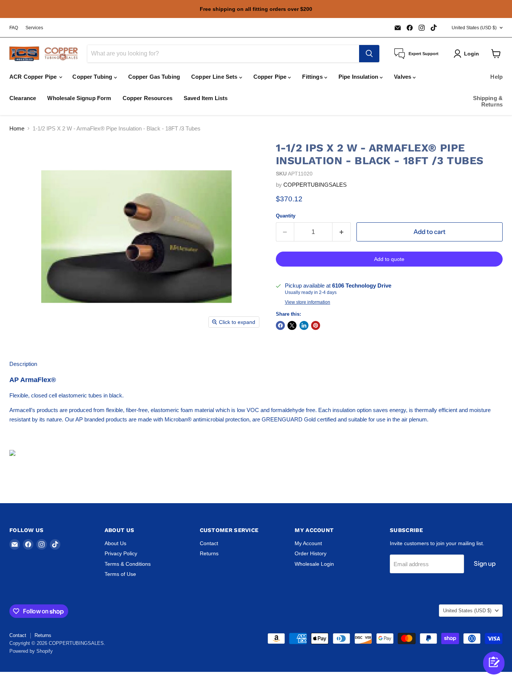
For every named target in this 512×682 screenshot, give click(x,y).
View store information (307, 302)
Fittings (313, 76)
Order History (310, 553)
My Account (308, 543)
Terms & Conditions (128, 564)
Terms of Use (120, 574)
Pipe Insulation (359, 76)
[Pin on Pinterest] (315, 325)
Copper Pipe (270, 76)
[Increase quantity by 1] (341, 231)
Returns (209, 553)
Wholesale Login (314, 564)
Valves (403, 76)
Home (16, 128)
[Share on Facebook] (280, 325)
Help (496, 76)
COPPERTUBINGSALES (315, 184)
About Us (115, 543)
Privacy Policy (121, 553)
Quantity (285, 216)
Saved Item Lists (206, 98)
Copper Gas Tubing (154, 76)
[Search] (369, 53)
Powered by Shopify (31, 651)
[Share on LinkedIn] (303, 325)
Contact (209, 543)
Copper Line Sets (215, 76)
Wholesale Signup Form (79, 98)
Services (34, 27)
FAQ (13, 27)
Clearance (22, 98)
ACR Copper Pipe (33, 76)
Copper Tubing (93, 76)
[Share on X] (291, 325)
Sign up (485, 563)
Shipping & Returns (488, 101)
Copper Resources (147, 98)
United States (474, 27)
